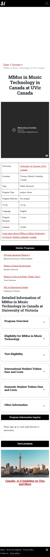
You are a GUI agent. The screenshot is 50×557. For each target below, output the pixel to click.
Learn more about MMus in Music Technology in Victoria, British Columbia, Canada (23, 235)
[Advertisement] (25, 35)
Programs (16, 65)
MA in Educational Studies (16, 287)
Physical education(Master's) (17, 255)
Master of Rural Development (17, 266)
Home (6, 65)
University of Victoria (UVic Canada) (33, 168)
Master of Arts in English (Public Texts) (22, 277)
